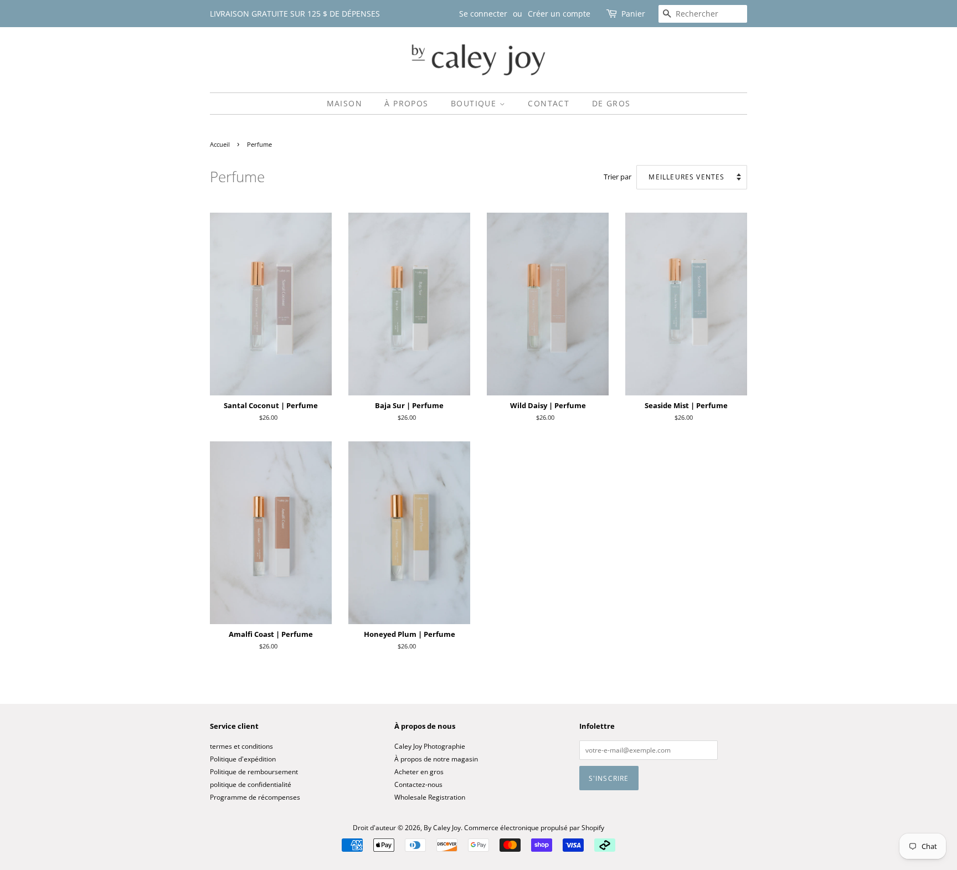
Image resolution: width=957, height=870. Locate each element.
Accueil (220, 144)
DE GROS (611, 103)
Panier (633, 13)
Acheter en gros (419, 771)
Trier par (617, 177)
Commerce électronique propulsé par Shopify (534, 827)
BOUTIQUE (475, 103)
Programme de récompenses (255, 796)
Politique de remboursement (254, 771)
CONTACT (548, 103)
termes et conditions (241, 746)
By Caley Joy (442, 827)
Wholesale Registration (429, 796)
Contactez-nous (418, 784)
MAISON (344, 103)
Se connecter (483, 13)
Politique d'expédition (243, 758)
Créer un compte (559, 13)
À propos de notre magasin (436, 758)
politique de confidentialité (250, 784)
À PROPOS (406, 103)
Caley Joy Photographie (429, 746)
